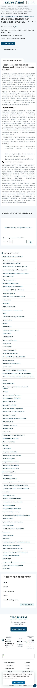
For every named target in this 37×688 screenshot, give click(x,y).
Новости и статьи (27, 671)
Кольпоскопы (6, 532)
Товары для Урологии (9, 293)
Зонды (4, 313)
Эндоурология (7, 343)
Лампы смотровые (8, 535)
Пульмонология (7, 326)
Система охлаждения (9, 458)
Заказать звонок (18, 629)
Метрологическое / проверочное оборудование (16, 515)
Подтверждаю (18, 682)
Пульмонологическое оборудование (13, 522)
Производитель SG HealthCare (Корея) (13, 411)
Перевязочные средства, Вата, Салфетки (15, 270)
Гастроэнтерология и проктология (12, 310)
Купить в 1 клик (9, 43)
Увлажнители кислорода (10, 478)
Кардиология (6, 538)
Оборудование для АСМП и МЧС (12, 398)
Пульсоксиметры (7, 475)
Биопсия (5, 323)
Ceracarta (5, 586)
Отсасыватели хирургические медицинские (15, 485)
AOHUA (5, 582)
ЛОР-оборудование (8, 525)
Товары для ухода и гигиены (11, 462)
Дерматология (7, 333)
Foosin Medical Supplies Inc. (10, 600)
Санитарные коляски (9, 505)
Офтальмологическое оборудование (13, 528)
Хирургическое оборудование (11, 545)
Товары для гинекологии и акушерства (14, 296)
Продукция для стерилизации (11, 260)
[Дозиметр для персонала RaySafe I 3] (18, 228)
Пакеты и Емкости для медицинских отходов (15, 273)
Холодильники (7, 431)
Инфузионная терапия (9, 306)
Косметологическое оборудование (13, 408)
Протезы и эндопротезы (9, 401)
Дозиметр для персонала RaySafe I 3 (13, 238)
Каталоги (9, 671)
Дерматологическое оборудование (13, 565)
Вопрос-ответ (10, 668)
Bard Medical (6, 568)
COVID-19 (5, 391)
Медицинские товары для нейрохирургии (14, 370)
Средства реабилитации (10, 340)
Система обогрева (8, 518)
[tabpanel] (18, 134)
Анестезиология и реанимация (11, 263)
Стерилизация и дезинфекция (11, 512)
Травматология (7, 320)
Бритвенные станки (8, 360)
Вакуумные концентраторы (10, 438)
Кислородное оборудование (11, 465)
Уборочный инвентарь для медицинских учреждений (18, 376)
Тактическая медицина (9, 350)
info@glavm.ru (21, 641)
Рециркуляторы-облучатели (11, 468)
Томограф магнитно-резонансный (12, 502)
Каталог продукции (9, 662)
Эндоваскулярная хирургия (10, 330)
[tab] (12, 60)
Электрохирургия (8, 336)
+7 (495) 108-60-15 (31, 642)
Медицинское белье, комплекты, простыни (15, 266)
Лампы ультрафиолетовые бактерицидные (15, 482)
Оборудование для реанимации (12, 508)
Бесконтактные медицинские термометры (15, 552)
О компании (9, 665)
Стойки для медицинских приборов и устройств (16, 542)
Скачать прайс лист (10, 49)
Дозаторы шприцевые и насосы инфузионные (16, 488)
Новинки (27, 665)
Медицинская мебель (9, 441)
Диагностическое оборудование (12, 395)
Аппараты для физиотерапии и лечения (14, 562)
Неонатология (7, 558)
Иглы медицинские (8, 276)
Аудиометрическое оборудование (12, 548)
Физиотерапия (7, 448)
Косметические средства (10, 353)
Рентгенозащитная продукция (11, 363)
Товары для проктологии (10, 425)
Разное (5, 380)
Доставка (27, 662)
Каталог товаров (11, 253)
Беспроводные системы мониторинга (13, 435)
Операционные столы (9, 495)
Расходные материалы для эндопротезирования (17, 373)
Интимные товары (8, 428)
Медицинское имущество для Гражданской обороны (15, 387)
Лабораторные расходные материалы (14, 316)
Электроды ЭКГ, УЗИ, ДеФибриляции (13, 290)
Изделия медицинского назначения (13, 286)
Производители (27, 604)
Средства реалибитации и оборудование (14, 418)
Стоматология (7, 300)
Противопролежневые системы (12, 455)
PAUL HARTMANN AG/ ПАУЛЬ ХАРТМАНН (14, 356)
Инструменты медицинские (11, 283)
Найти (25, 2)
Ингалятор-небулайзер (9, 472)
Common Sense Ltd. (8, 591)
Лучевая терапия (7, 366)
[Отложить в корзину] (30, 241)
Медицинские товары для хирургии (13, 256)
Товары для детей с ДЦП (10, 452)
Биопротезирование (8, 383)
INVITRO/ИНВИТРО (8, 421)
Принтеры (5, 445)
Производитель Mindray (9, 405)
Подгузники (6, 303)
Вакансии (27, 668)
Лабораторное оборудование (11, 555)
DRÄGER (5, 595)
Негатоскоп (6, 492)
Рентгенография (7, 346)
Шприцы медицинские (9, 280)
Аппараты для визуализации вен (12, 498)
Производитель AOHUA (9, 415)
